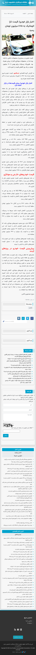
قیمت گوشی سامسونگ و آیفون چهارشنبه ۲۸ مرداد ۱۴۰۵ (19, 604)
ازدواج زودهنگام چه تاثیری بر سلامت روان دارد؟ (21, 462)
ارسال (5, 436)
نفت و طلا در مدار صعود (27, 562)
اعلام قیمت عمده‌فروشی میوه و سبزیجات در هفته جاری (20, 585)
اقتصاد (24, 13)
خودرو (30, 308)
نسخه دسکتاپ (18, 637)
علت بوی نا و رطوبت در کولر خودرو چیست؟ (21, 365)
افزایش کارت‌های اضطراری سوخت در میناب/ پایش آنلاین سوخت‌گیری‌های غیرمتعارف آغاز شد (17, 355)
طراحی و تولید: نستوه (17, 652)
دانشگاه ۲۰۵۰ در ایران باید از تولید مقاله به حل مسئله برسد (19, 516)
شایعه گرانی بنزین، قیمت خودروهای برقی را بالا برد (19, 374)
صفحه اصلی (30, 13)
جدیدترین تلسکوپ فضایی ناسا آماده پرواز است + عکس (19, 471)
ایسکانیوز (16, 73)
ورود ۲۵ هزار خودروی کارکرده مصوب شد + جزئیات (19, 359)
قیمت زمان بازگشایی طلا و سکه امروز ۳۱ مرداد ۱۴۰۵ (20, 582)
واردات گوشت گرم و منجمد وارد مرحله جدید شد (21, 554)
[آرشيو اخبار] (21, 629)
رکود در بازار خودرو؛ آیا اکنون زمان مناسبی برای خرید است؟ (17, 371)
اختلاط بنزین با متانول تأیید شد (25, 576)
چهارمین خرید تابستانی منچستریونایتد (23, 493)
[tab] (18, 449)
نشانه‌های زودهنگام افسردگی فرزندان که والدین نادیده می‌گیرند (18, 459)
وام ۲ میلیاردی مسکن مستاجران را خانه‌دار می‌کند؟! (21, 602)
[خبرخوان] (15, 629)
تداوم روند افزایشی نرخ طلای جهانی (24, 587)
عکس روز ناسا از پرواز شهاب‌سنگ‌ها (24, 523)
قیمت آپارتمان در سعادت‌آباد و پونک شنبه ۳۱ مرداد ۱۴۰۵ (19, 469)
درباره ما (29, 623)
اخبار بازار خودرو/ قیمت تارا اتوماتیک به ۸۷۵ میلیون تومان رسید (19, 26)
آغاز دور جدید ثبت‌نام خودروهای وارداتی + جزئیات (19, 378)
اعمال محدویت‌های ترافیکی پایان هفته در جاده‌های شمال (19, 606)
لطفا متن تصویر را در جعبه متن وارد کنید (22, 428)
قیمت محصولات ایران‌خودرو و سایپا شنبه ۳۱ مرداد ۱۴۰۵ (19, 569)
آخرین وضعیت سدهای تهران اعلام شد (23, 500)
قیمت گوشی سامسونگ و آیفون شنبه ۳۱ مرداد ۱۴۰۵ (20, 557)
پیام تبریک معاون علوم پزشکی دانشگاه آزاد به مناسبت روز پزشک (18, 525)
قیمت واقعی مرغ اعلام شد (26, 564)
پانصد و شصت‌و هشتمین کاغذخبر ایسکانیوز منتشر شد (20, 491)
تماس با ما (29, 621)
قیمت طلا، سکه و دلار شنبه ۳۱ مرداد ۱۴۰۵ (22, 552)
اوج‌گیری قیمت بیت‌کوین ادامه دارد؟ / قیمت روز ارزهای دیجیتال (18, 559)
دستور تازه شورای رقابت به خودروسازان (22, 376)
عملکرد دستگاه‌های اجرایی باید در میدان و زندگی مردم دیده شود (18, 503)
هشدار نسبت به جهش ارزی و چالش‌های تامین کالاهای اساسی (18, 599)
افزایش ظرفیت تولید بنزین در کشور (24, 597)
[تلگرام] (18, 629)
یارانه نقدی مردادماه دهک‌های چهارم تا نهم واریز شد (20, 590)
